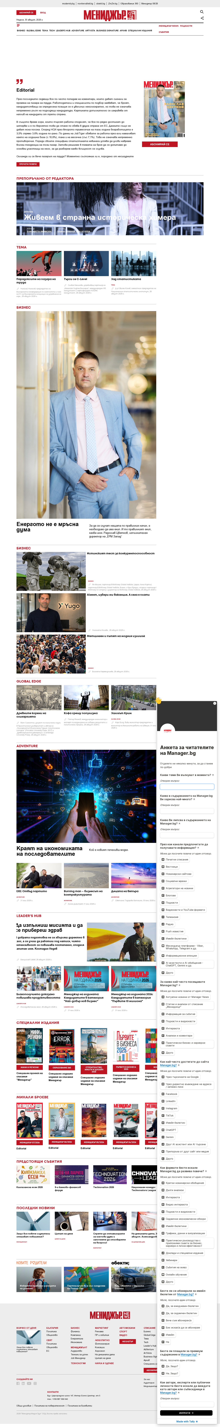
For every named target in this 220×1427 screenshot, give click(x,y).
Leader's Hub (63, 31)
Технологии (78, 1363)
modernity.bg (68, 3)
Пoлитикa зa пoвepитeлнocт (49, 1406)
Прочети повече (28, 164)
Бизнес (21, 31)
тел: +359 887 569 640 (57, 1399)
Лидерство (76, 1351)
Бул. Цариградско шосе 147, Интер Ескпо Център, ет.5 (73, 1396)
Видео (123, 1335)
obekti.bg (100, 3)
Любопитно (102, 1340)
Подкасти (186, 26)
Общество (52, 1335)
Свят (49, 1340)
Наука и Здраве (104, 1363)
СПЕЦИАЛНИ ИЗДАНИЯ (37, 1023)
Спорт (123, 1331)
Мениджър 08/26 (149, 3)
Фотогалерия (102, 1344)
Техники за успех (79, 1354)
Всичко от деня (26, 1328)
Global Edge (33, 31)
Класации (100, 1347)
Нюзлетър (127, 1342)
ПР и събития (102, 1335)
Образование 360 (129, 3)
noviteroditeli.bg (85, 3)
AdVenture (78, 31)
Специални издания (140, 31)
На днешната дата (138, 1242)
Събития (164, 32)
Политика (51, 1331)
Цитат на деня (60, 1239)
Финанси (75, 1331)
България (52, 1328)
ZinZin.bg (112, 3)
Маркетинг (97, 1248)
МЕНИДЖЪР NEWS (169, 26)
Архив (123, 31)
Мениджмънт (21, 1242)
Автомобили (127, 1328)
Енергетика (77, 1339)
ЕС (47, 1351)
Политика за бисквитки (80, 1406)
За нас (147, 1379)
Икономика (76, 1342)
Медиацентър (150, 1386)
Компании (76, 1335)
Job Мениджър (78, 1358)
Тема (45, 31)
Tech (52, 31)
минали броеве (32, 1097)
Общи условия (23, 1406)
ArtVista (90, 31)
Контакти (53, 1392)
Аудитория (149, 1383)
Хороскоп (100, 1351)
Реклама (99, 1331)
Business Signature (107, 31)
